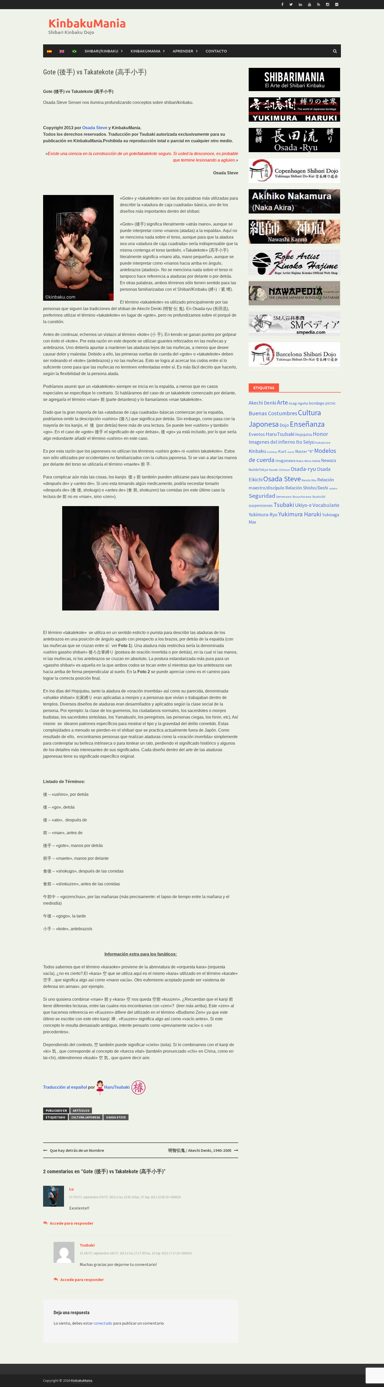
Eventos (257, 434)
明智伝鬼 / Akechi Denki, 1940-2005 (199, 1150)
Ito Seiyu (305, 442)
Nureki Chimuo (279, 470)
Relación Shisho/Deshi (306, 488)
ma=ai (290, 452)
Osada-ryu (303, 468)
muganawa (285, 460)
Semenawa (284, 497)
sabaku (333, 488)
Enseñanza (307, 424)
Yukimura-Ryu (263, 514)
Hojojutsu (303, 434)
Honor (320, 433)
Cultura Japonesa (85, 1117)
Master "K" (304, 451)
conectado (103, 1323)
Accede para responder (71, 1223)
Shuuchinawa (301, 497)
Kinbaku (257, 451)
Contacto (216, 51)
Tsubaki (284, 505)
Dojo (284, 425)
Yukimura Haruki (299, 514)
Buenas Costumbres (273, 413)
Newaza (328, 460)
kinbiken (272, 452)
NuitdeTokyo (258, 469)
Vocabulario (325, 505)
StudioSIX (318, 497)
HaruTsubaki (280, 434)
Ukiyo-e (303, 505)
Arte (282, 402)
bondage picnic (322, 403)
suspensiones (261, 505)
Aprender (183, 51)
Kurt (282, 451)
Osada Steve (94, 128)
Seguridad (262, 495)
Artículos (81, 1110)
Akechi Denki (262, 403)
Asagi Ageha (298, 403)
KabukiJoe (322, 442)
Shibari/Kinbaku (101, 51)
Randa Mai (309, 480)
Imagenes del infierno (272, 442)
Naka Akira (303, 461)
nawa (316, 460)
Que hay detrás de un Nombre (77, 1150)
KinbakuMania (87, 23)
